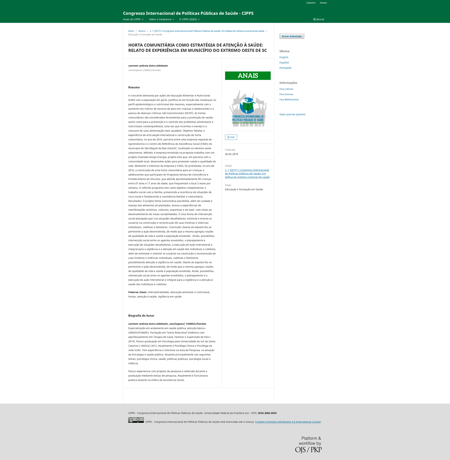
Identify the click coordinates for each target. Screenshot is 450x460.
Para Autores (286, 94)
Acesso (323, 2)
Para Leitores (286, 88)
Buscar (320, 19)
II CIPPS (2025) (188, 19)
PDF (232, 137)
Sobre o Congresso (160, 19)
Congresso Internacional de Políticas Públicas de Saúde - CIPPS (188, 13)
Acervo (142, 31)
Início (131, 31)
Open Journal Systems (292, 114)
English (283, 57)
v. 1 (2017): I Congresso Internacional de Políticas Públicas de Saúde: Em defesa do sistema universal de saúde (207, 31)
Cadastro (311, 2)
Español (284, 62)
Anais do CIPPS (132, 19)
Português (285, 67)
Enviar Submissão (292, 36)
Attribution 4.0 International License (288, 421)
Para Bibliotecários (289, 99)
